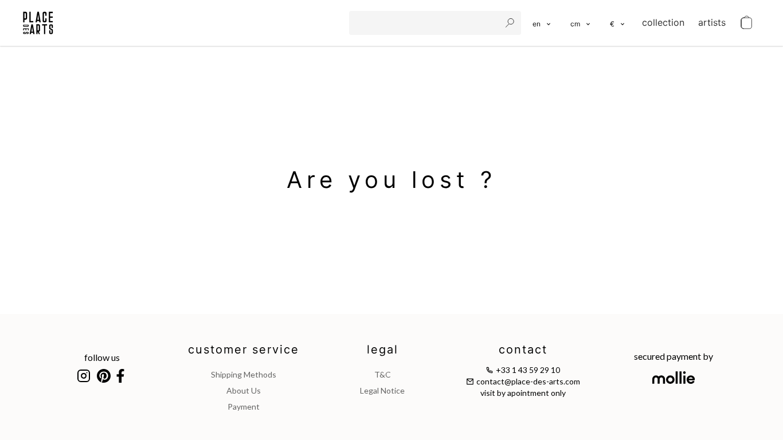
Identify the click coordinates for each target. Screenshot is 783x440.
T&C (382, 374)
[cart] (746, 23)
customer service (243, 349)
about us (243, 390)
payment (244, 406)
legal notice (382, 390)
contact (523, 349)
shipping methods (243, 374)
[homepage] (38, 22)
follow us (102, 357)
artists (712, 22)
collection (663, 22)
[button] (581, 23)
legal (382, 349)
